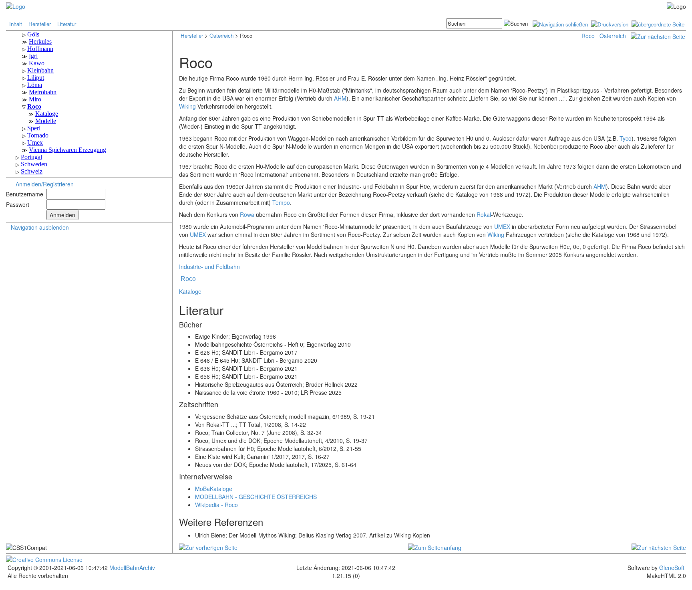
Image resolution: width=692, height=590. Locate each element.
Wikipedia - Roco (216, 505)
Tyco (626, 138)
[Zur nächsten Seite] (658, 36)
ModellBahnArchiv (131, 568)
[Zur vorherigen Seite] (208, 546)
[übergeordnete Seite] (658, 23)
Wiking (187, 106)
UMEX (502, 226)
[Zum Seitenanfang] (434, 546)
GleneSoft (671, 568)
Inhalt (15, 24)
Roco (588, 36)
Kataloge (190, 291)
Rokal (484, 214)
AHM (340, 98)
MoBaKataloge (213, 489)
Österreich (221, 35)
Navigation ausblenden (40, 227)
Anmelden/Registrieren (45, 184)
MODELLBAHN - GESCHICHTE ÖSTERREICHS (256, 497)
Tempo (281, 202)
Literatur (66, 24)
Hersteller (39, 24)
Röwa (247, 214)
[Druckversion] (609, 23)
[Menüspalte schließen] (560, 23)
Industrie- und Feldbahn (209, 267)
